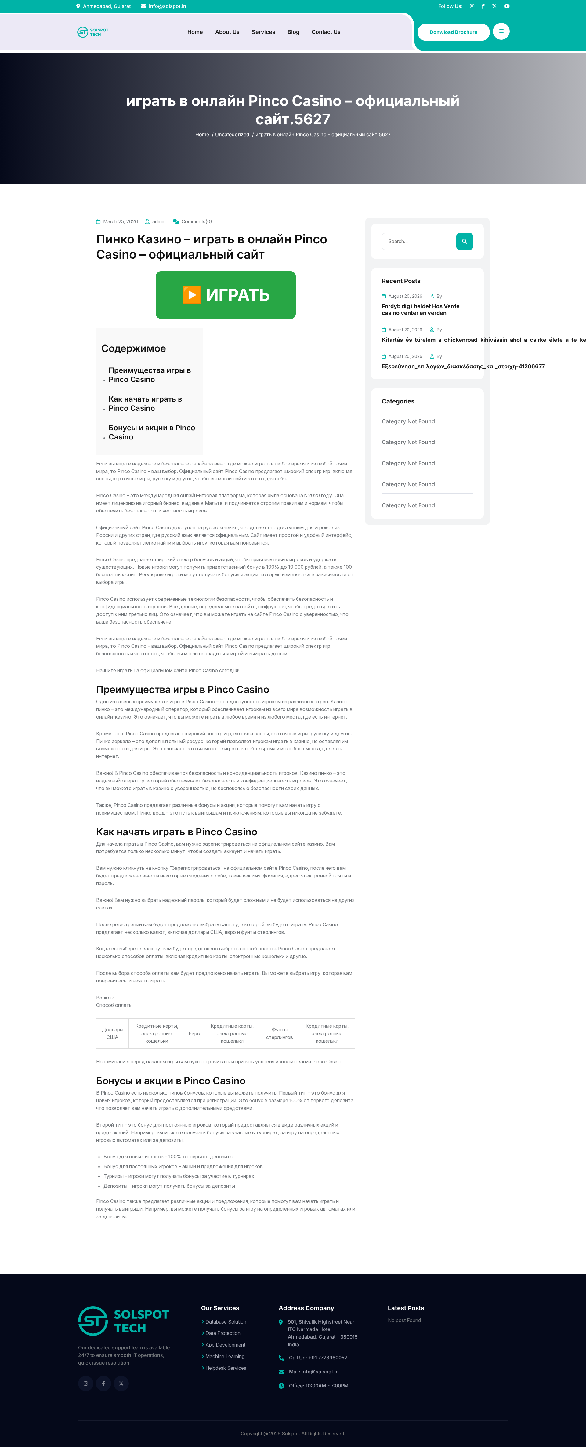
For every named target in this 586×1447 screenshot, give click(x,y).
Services (263, 32)
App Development (224, 1345)
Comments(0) (196, 221)
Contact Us (326, 32)
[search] (464, 241)
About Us (227, 32)
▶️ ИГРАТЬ (226, 295)
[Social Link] (85, 1383)
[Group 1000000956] (93, 32)
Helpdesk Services (225, 1368)
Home (195, 32)
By (438, 296)
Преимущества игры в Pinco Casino (150, 375)
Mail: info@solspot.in (314, 1372)
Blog (293, 32)
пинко (103, 709)
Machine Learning (224, 1356)
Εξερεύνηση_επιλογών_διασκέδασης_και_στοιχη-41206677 (463, 366)
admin (158, 221)
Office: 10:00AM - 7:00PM (319, 1386)
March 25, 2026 (120, 221)
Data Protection (222, 1333)
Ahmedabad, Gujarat (106, 6)
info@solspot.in (167, 6)
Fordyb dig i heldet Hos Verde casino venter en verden (421, 309)
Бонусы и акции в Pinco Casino (152, 432)
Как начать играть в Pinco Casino (145, 404)
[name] (472, 6)
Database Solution (225, 1322)
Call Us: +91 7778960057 (318, 1357)
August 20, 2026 (404, 296)
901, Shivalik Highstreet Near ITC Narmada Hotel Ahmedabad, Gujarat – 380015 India (323, 1333)
